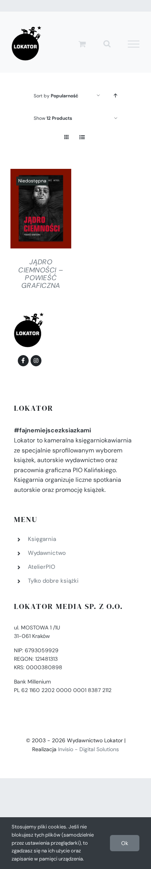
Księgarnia (42, 539)
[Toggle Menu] (133, 44)
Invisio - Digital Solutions (88, 749)
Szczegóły (40, 210)
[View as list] (81, 137)
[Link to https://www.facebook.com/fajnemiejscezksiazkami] (23, 360)
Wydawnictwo (47, 553)
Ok (124, 843)
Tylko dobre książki (53, 581)
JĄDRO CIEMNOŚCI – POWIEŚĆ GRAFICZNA (40, 273)
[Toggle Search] (107, 44)
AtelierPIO (41, 567)
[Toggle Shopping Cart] (82, 44)
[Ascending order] (115, 96)
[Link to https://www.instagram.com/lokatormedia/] (36, 360)
